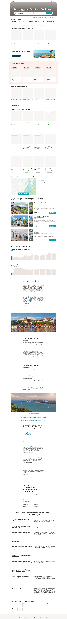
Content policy (41, 617)
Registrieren (52, 1)
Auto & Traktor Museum (28, 434)
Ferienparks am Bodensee (26, 389)
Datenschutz (37, 617)
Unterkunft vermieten (43, 1)
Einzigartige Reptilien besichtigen (29, 432)
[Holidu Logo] (14, 1)
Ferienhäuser (14, 21)
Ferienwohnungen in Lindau (27, 376)
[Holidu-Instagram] (32, 616)
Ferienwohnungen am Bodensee (27, 300)
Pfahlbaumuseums (33, 446)
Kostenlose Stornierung (50, 21)
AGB (34, 617)
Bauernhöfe (19, 21)
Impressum (31, 617)
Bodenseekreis (49, 17)
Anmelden (48, 1)
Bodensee (45, 17)
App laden (38, 1)
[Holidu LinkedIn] (33, 616)
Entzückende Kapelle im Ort (28, 433)
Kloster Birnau (27, 435)
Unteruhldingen (54, 17)
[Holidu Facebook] (35, 616)
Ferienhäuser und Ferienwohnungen (36, 17)
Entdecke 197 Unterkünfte (23, 193)
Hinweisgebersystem (46, 617)
